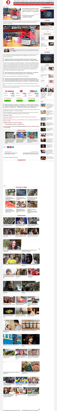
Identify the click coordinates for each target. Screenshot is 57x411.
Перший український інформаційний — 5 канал (8, 3)
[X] (46, 1)
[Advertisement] (21, 95)
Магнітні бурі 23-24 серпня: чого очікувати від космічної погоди (50, 157)
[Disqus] (21, 174)
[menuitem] (15, 3)
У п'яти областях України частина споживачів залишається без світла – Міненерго (47, 27)
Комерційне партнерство (43, 80)
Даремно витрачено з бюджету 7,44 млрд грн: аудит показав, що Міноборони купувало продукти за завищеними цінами (10, 141)
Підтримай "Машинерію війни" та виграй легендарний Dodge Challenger (44, 38)
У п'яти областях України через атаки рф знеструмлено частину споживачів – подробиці (47, 29)
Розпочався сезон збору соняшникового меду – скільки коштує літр (21, 198)
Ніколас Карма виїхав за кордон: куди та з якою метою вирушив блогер (49, 134)
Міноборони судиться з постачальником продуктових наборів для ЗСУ (10, 198)
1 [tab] (44, 18)
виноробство (11, 157)
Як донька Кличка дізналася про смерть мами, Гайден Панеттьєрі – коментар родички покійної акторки (50, 112)
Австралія (15, 157)
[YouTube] (51, 1)
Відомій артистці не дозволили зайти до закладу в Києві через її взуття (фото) (50, 124)
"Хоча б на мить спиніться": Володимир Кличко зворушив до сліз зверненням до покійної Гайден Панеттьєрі (50, 106)
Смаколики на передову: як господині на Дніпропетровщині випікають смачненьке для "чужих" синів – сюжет (32, 211)
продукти (7, 157)
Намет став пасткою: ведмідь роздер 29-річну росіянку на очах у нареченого (50, 129)
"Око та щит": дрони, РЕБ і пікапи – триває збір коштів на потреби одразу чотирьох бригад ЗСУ (44, 45)
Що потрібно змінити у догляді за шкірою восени (44, 75)
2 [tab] (50, 18)
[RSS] (53, 1)
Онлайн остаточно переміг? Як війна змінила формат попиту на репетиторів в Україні (44, 69)
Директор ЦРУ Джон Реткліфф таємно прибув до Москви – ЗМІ (49, 118)
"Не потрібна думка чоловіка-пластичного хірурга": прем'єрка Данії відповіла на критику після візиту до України (50, 152)
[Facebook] (38, 1)
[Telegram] (43, 1)
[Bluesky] (49, 1)
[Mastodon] (48, 1)
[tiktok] (41, 1)
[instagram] (39, 1)
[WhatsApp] (44, 1)
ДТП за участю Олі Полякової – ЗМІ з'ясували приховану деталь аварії (49, 146)
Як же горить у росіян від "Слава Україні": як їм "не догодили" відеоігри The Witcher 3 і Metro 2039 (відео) (50, 140)
